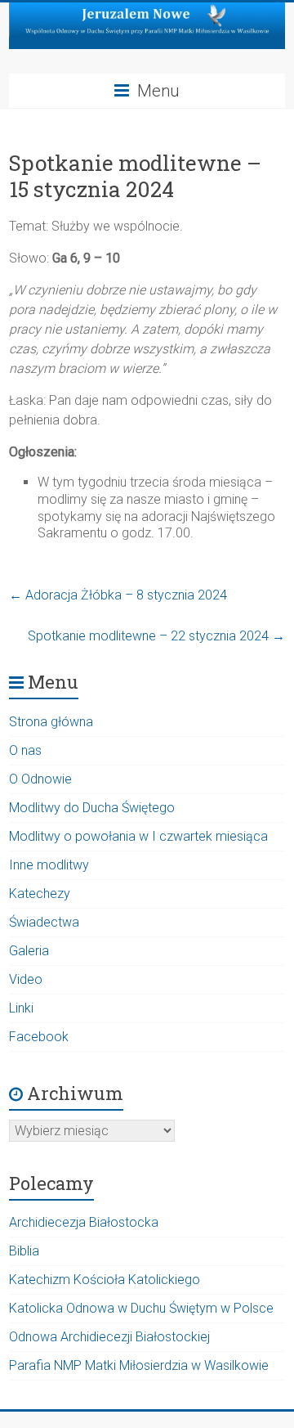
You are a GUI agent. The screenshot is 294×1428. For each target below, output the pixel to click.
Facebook (39, 1036)
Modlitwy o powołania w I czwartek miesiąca (138, 836)
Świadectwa (44, 922)
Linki (21, 1008)
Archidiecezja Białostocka (83, 1222)
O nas (25, 750)
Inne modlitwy (49, 865)
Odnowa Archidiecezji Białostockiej (109, 1337)
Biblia (24, 1251)
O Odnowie (40, 779)
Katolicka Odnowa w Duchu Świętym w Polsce (141, 1308)
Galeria (29, 951)
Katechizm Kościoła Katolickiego (104, 1279)
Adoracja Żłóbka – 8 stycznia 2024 (118, 595)
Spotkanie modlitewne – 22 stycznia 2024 (156, 636)
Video (25, 979)
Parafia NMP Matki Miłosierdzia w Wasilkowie (139, 1365)
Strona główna (51, 722)
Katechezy (39, 893)
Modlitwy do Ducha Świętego (92, 807)
